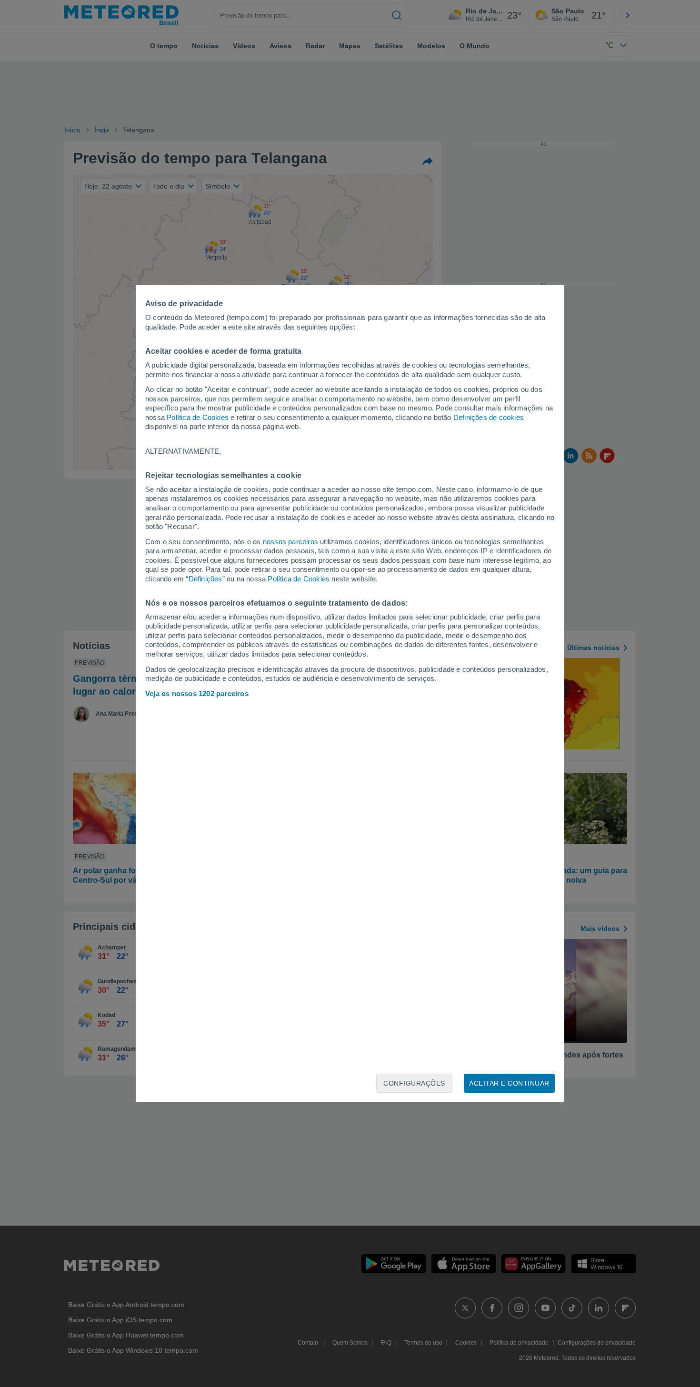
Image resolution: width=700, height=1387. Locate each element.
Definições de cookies (488, 417)
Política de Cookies (198, 417)
